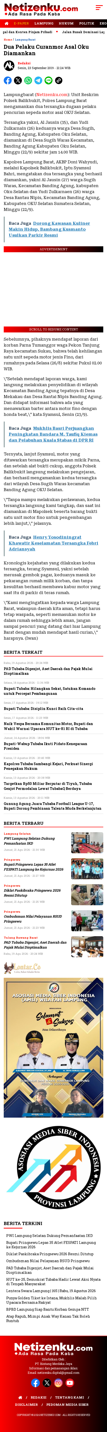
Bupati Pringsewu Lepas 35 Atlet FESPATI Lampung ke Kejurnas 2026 (33, 866)
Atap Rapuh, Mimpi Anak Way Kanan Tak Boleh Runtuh (48, 1318)
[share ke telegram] (39, 83)
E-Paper (21, 23)
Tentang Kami (69, 1397)
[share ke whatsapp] (29, 83)
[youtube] (70, 1386)
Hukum (66, 23)
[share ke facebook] (9, 83)
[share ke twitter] (19, 83)
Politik (86, 23)
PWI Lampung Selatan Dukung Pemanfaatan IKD (29, 840)
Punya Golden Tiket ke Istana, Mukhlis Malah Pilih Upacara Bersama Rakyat (51, 1300)
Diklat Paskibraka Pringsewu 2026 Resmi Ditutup (50, 1254)
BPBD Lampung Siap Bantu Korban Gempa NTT (47, 1309)
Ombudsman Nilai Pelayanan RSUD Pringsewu (48, 1260)
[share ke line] (50, 83)
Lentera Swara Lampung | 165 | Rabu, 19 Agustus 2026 (51, 1290)
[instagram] (59, 1386)
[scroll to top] (100, 1403)
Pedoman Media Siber (67, 1404)
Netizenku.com (51, 94)
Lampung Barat (25, 39)
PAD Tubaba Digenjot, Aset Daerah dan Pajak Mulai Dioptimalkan (35, 944)
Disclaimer (26, 1404)
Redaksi (24, 63)
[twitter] (48, 1386)
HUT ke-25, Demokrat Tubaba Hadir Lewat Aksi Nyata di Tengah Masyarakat (53, 1281)
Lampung (43, 23)
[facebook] (36, 1386)
